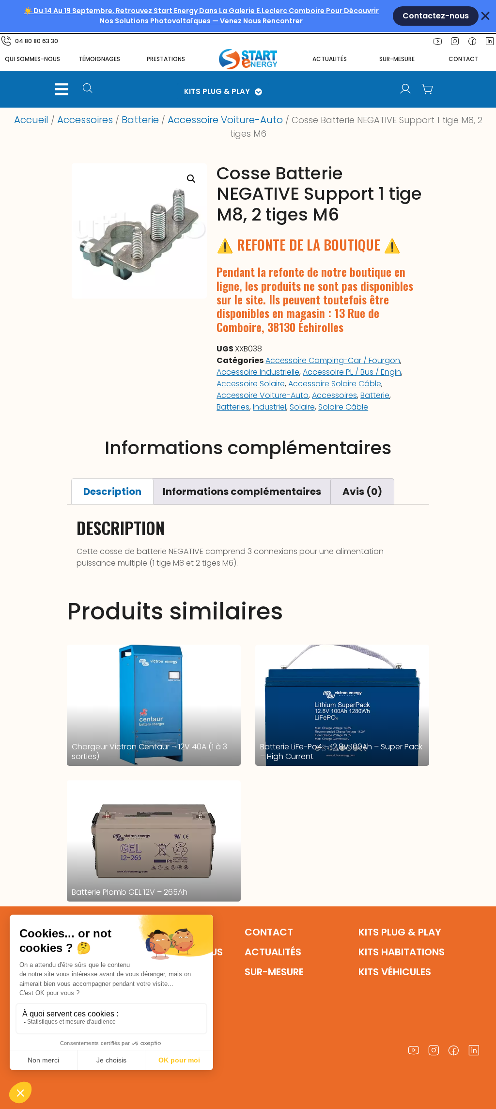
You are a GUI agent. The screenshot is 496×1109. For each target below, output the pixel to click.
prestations (166, 59)
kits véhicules (394, 972)
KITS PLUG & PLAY (217, 91)
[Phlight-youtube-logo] (437, 41)
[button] (61, 89)
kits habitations (401, 952)
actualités (329, 59)
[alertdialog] (248, 16)
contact (464, 59)
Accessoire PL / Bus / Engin (352, 372)
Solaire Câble (343, 406)
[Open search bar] (89, 89)
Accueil (31, 120)
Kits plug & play (399, 932)
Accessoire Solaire (251, 383)
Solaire (302, 406)
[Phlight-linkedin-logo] (474, 1050)
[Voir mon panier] (427, 89)
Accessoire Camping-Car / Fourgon (332, 360)
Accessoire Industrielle (258, 372)
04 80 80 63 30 (36, 41)
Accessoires (85, 120)
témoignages (99, 59)
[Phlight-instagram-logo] (455, 41)
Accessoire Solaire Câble (334, 383)
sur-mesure (397, 59)
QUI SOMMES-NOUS (32, 59)
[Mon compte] (405, 89)
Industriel (269, 406)
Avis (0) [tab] (362, 491)
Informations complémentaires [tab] (242, 491)
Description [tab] (112, 491)
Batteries (233, 406)
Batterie (140, 120)
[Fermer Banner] (485, 16)
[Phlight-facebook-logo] (472, 41)
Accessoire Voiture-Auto (225, 120)
